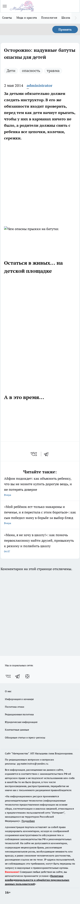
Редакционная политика (19, 714)
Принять (65, 29)
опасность (31, 70)
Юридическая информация (21, 722)
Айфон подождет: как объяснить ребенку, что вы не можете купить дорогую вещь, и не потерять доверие (38, 486)
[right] (75, 18)
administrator (39, 85)
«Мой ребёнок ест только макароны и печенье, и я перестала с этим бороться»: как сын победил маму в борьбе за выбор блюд (40, 515)
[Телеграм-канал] (18, 676)
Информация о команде (19, 699)
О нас (8, 691)
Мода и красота (26, 18)
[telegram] (47, 454)
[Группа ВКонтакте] (8, 676)
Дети (11, 70)
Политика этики (14, 706)
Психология (49, 18)
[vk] (34, 454)
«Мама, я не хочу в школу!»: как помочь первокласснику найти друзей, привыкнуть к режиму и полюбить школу (39, 543)
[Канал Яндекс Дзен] (27, 676)
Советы (7, 18)
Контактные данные (17, 729)
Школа (65, 18)
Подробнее (28, 820)
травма (53, 70)
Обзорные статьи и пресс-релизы (25, 737)
